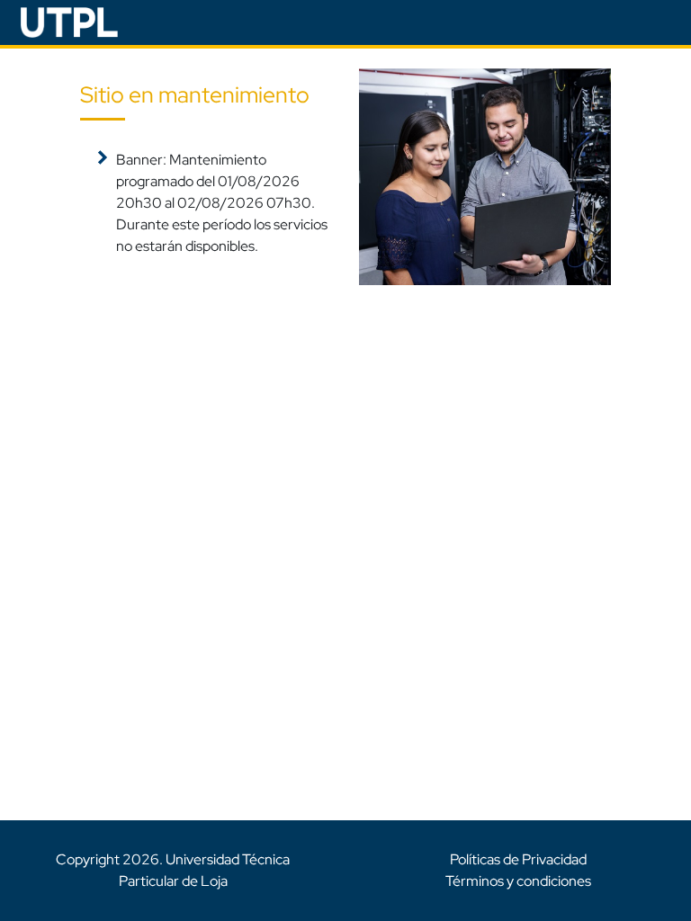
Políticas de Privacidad (518, 859)
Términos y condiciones (518, 881)
